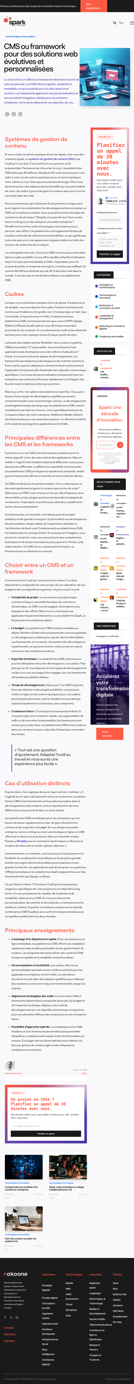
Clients (117, 1274)
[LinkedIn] (20, 114)
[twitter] (11, 1317)
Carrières (10, 1334)
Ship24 (116, 1299)
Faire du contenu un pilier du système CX (20, 1240)
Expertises (48, 1274)
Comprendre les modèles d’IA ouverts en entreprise (21, 1188)
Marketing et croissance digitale (112, 327)
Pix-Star (117, 1322)
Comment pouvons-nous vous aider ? (109, 230)
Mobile (69, 1283)
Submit (120, 445)
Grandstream (120, 1316)
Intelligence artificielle (107, 636)
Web (68, 1288)
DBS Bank (118, 1311)
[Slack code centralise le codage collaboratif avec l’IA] (68, 1157)
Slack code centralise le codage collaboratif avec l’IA (66, 1188)
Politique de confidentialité (118, 1379)
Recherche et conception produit (109, 306)
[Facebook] (7, 114)
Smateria (118, 1305)
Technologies (74, 1274)
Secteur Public (97, 1319)
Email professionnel (107, 212)
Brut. (115, 1288)
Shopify (22, 841)
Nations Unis (119, 1294)
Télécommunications (100, 1324)
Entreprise (71, 1310)
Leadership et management (106, 317)
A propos (9, 1340)
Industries (95, 1274)
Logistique (95, 1293)
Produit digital (49, 1297)
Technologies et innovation (20, 36)
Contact (9, 1327)
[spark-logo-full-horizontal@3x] (15, 16)
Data (68, 1315)
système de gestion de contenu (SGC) (52, 158)
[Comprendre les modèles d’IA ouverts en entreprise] (24, 1157)
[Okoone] (15, 1273)
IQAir (115, 1283)
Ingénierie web (50, 1323)
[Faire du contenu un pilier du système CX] (24, 1208)
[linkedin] (17, 1317)
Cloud (69, 1304)
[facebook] (5, 1317)
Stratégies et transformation (107, 286)
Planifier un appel (46, 1133)
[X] (14, 114)
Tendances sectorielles (111, 336)
